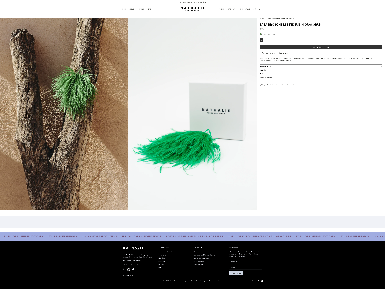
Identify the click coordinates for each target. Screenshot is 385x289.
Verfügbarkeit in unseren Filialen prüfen (274, 53)
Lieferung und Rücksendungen (204, 255)
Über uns (162, 267)
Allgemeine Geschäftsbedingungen (195, 281)
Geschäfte (162, 255)
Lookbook (162, 261)
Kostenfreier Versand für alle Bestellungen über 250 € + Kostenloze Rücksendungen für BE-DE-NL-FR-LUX (193, 2)
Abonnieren (236, 273)
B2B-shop (162, 258)
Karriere (161, 264)
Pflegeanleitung (199, 264)
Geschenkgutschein (166, 252)
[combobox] (261, 9)
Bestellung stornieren (201, 258)
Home (262, 19)
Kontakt (196, 252)
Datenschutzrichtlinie (214, 281)
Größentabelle (199, 261)
